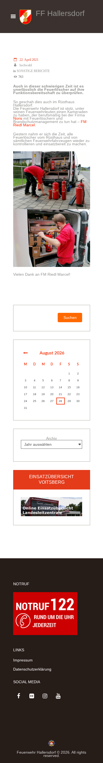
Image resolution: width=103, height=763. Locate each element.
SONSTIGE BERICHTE (33, 71)
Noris (17, 118)
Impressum (23, 660)
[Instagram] (45, 696)
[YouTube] (58, 696)
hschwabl (26, 65)
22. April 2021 (29, 60)
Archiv (51, 438)
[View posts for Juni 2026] (25, 353)
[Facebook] (18, 696)
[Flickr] (31, 696)
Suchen (70, 317)
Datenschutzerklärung (32, 669)
